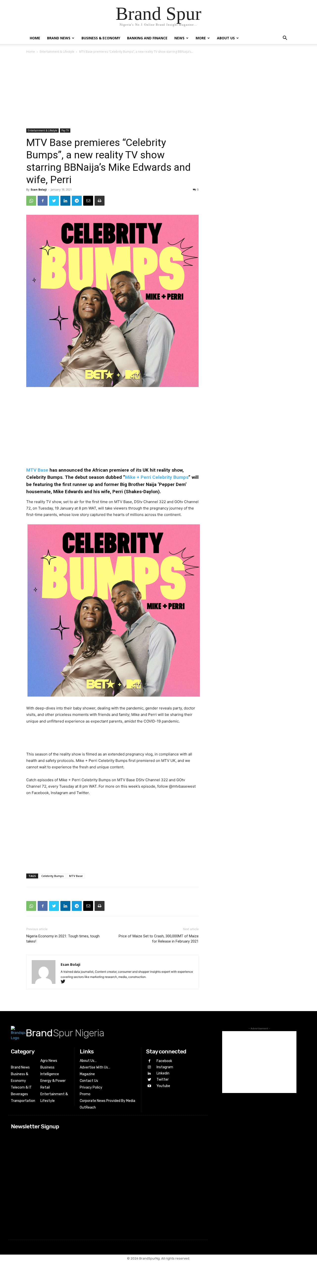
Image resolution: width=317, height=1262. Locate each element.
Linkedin (163, 1073)
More (201, 38)
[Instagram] (149, 1067)
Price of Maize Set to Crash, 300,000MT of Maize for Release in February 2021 (159, 939)
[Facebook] (43, 201)
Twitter (163, 1079)
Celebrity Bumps (52, 876)
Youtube (163, 1086)
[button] (285, 38)
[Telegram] (77, 201)
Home (35, 38)
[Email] (88, 201)
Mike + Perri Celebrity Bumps (156, 477)
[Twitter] (54, 201)
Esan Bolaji (39, 189)
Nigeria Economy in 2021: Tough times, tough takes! (63, 939)
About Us (226, 38)
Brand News (58, 38)
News (179, 38)
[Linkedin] (65, 201)
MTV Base (37, 470)
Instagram (165, 1067)
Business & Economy (100, 38)
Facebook (164, 1061)
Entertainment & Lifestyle (57, 51)
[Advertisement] (158, 91)
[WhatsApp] (31, 201)
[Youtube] (149, 1086)
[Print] (100, 201)
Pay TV (65, 130)
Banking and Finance (147, 38)
